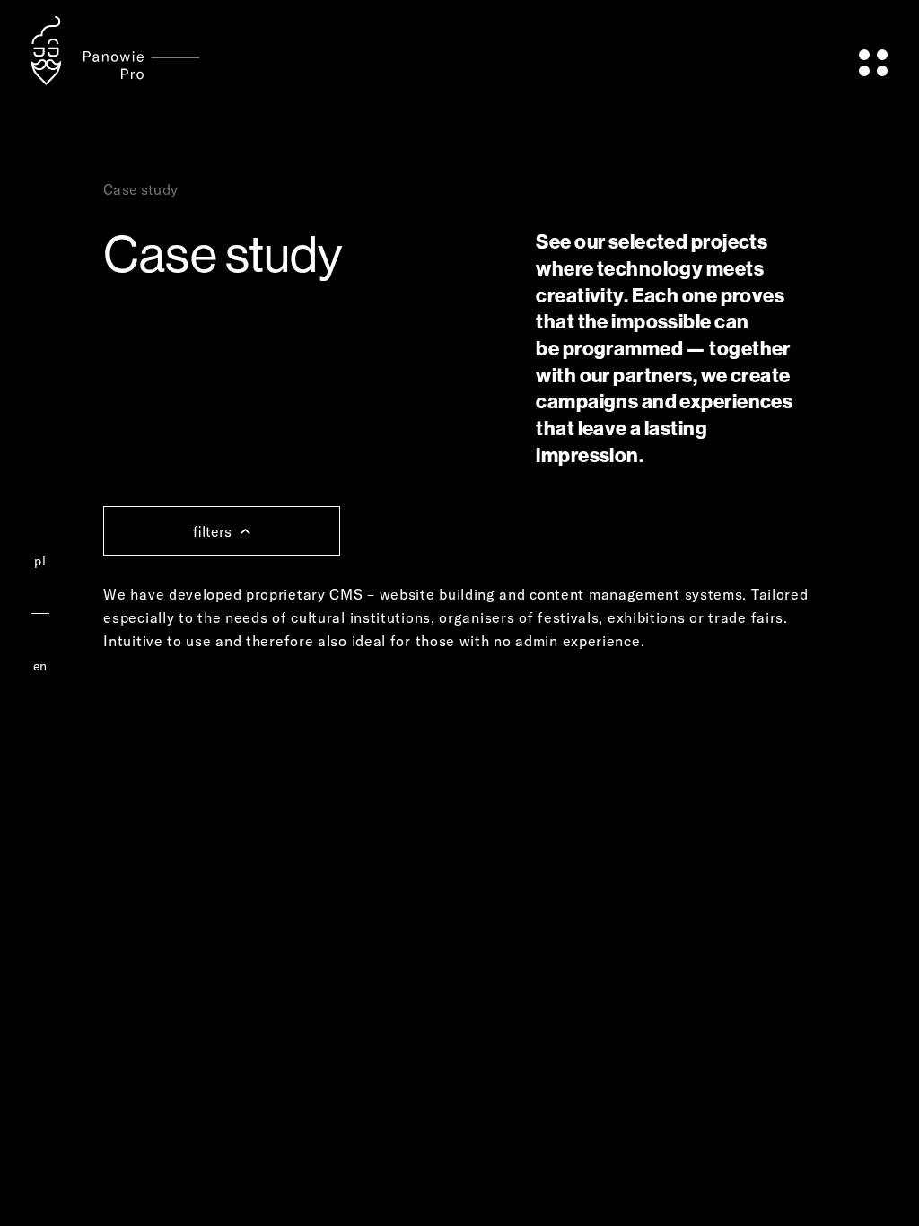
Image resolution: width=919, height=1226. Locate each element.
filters (212, 531)
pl (40, 561)
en (40, 666)
